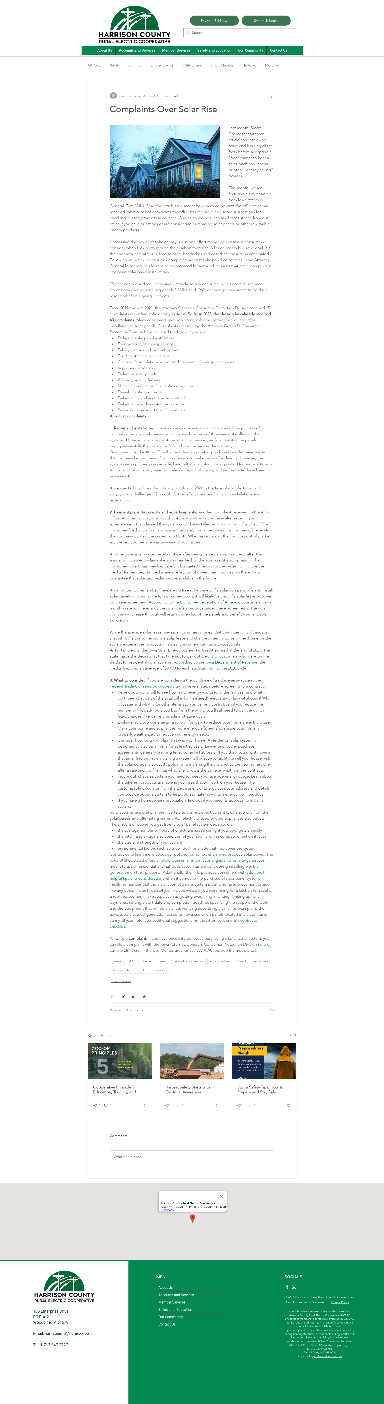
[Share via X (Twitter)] (123, 996)
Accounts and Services (176, 1295)
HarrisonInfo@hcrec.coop (324, 1326)
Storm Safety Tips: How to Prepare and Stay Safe (260, 1089)
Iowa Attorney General (252, 961)
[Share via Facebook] (112, 996)
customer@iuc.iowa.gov (328, 1356)
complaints (159, 970)
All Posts (94, 65)
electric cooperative (189, 961)
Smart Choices (222, 65)
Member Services (171, 1302)
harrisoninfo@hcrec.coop (67, 1333)
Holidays (249, 65)
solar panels (121, 970)
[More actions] (271, 96)
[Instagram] (294, 1286)
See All (291, 1035)
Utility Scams (192, 65)
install (140, 970)
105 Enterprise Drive (51, 1311)
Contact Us (167, 1324)
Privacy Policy (340, 1302)
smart (164, 961)
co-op (117, 961)
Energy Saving (162, 65)
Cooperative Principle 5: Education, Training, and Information (114, 1089)
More (269, 65)
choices (147, 961)
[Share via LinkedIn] (134, 996)
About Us (165, 1287)
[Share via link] (144, 996)
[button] (104, 50)
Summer (135, 65)
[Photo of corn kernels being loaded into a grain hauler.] (192, 1061)
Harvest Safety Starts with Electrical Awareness (187, 1089)
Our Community (170, 1317)
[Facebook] (287, 1286)
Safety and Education (175, 1309)
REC (131, 961)
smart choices (219, 961)
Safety (115, 65)
